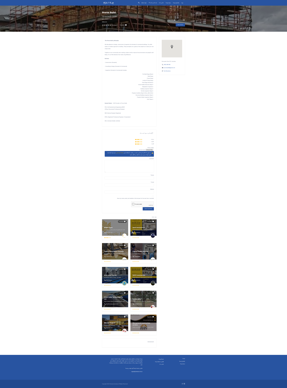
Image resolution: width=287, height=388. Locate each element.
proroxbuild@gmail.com (169, 67)
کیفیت (152, 141)
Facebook (182, 384)
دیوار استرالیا (144, 3)
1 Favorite (149, 293)
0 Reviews (114, 25)
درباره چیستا (168, 3)
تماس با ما (161, 3)
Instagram (184, 384)
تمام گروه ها (161, 359)
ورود (182, 3)
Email (152, 182)
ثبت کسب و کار (153, 3)
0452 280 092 (167, 64)
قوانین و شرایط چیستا (159, 361)
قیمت (152, 144)
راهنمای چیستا (176, 3)
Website (152, 189)
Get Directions (167, 71)
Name (152, 175)
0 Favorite (122, 25)
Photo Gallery (151, 148)
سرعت (152, 139)
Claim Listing (171, 20)
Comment (151, 159)
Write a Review (180, 24)
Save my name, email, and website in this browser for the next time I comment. (135, 198)
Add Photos (180, 20)
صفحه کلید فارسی (119, 153)
